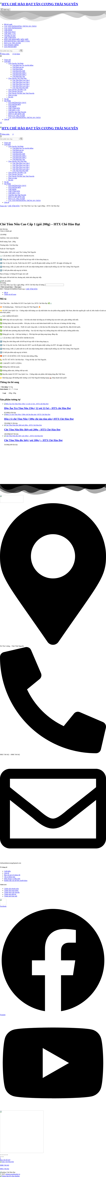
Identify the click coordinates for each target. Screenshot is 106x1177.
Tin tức (6, 99)
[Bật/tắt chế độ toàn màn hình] (3, 1154)
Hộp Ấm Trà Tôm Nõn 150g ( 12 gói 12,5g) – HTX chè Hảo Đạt (37, 408)
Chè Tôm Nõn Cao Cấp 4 (20, 80)
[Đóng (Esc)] (7, 1154)
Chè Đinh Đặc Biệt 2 (19, 75)
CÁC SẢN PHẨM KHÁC (13, 28)
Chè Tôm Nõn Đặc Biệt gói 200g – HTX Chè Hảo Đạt (32, 429)
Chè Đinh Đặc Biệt (18, 71)
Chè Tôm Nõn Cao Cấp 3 (20, 82)
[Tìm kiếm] (21, 50)
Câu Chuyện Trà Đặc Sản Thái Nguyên (21, 93)
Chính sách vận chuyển (11, 892)
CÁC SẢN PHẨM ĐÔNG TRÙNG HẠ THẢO (20, 26)
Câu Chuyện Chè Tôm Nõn (17, 78)
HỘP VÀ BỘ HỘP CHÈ (16, 114)
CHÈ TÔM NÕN (10, 37)
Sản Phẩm (7, 101)
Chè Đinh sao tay (18, 67)
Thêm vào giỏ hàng (6, 287)
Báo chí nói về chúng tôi (12, 875)
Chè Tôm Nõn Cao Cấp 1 (20, 86)
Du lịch (10, 97)
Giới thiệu (7, 61)
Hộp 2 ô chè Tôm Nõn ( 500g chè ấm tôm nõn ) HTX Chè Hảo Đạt (39, 419)
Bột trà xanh (8, 24)
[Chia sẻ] (5, 1154)
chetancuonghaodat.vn (12, 1174)
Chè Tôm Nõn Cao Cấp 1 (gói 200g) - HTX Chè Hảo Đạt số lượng (22, 285)
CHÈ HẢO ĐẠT (10, 32)
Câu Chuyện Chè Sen (15, 91)
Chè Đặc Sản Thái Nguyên (17, 112)
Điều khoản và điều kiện (12, 879)
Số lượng (3, 283)
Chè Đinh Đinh (17, 69)
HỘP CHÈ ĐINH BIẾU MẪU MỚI (16, 39)
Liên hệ (6, 119)
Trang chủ (7, 60)
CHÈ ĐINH (8, 30)
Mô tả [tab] (6, 292)
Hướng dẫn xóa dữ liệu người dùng (15, 880)
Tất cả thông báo (9, 877)
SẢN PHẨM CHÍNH (11, 45)
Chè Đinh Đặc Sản (18, 76)
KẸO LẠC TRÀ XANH (12, 43)
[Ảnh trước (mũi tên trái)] (1, 1156)
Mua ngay (18, 287)
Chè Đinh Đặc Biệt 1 (19, 73)
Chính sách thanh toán (11, 889)
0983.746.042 (4, 1169)
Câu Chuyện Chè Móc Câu (17, 89)
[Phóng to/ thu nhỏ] (1, 1154)
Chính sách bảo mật (10, 896)
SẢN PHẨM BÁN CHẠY (17, 103)
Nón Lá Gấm (12, 95)
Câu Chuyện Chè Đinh (15, 63)
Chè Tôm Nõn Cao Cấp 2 (20, 84)
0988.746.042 (4, 1165)
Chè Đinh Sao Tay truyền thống (22, 65)
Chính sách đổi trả (10, 894)
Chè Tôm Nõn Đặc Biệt (20, 88)
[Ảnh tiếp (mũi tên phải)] (3, 1156)
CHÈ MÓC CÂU (10, 34)
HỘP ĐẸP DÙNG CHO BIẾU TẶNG (17, 41)
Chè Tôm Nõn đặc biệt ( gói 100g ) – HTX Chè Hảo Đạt (33, 440)
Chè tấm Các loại (9, 35)
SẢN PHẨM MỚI (10, 47)
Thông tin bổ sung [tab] (10, 294)
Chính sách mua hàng (11, 890)
